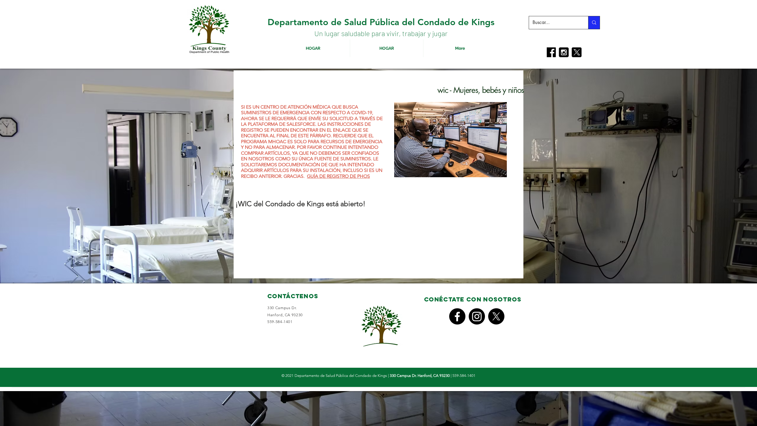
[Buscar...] (594, 22)
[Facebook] (457, 316)
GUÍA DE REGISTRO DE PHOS (338, 176)
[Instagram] (477, 316)
